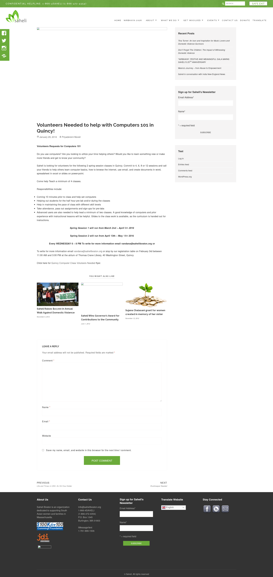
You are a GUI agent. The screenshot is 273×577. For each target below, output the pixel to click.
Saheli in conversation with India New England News (201, 74)
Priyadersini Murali (71, 137)
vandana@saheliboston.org (88, 251)
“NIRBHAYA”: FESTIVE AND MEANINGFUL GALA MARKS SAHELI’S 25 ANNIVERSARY (203, 60)
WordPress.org (185, 176)
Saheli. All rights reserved (137, 574)
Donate (245, 20)
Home (117, 20)
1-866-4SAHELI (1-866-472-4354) (65, 3)
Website (46, 435)
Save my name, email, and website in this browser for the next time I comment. (88, 450)
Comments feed (185, 170)
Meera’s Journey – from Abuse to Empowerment (199, 68)
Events (212, 20)
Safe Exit (258, 3)
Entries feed (183, 164)
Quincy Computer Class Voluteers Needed (73, 263)
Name (46, 407)
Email (46, 421)
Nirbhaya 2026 (133, 20)
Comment (48, 360)
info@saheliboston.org (89, 507)
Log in (181, 158)
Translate (260, 20)
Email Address (186, 97)
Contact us (230, 20)
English (170, 507)
